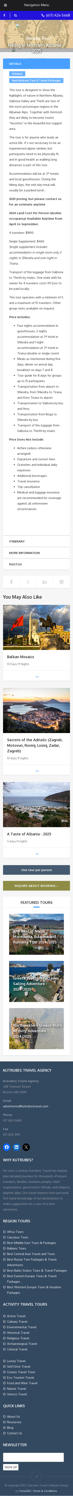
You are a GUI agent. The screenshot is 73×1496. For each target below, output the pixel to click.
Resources (14, 1422)
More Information (24, 553)
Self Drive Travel (18, 1366)
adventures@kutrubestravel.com (25, 1106)
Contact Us (14, 1433)
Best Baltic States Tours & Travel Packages (37, 1270)
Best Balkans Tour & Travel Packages (36, 80)
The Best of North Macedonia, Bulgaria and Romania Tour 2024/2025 (35, 936)
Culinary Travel (17, 1322)
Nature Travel (16, 1389)
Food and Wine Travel (22, 1383)
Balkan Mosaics (20, 656)
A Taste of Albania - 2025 (29, 834)
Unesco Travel (17, 1394)
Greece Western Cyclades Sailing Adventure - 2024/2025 (36, 983)
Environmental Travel (21, 1327)
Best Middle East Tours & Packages (31, 1243)
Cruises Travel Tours (21, 1372)
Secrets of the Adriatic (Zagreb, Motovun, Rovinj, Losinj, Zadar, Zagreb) (34, 745)
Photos (15, 564)
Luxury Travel (16, 1361)
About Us (13, 1416)
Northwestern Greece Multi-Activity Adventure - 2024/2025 (38, 1031)
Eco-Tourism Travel (20, 1378)
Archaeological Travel (22, 1344)
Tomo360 (25, 1491)
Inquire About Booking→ (37, 886)
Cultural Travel (17, 1349)
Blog (10, 1428)
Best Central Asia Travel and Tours (31, 1254)
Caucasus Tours (17, 1237)
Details (15, 64)
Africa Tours (15, 1232)
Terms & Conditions (45, 1491)
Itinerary (17, 541)
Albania (17, 73)
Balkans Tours (16, 1248)
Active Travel (16, 1316)
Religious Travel (18, 1338)
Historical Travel (18, 1333)
